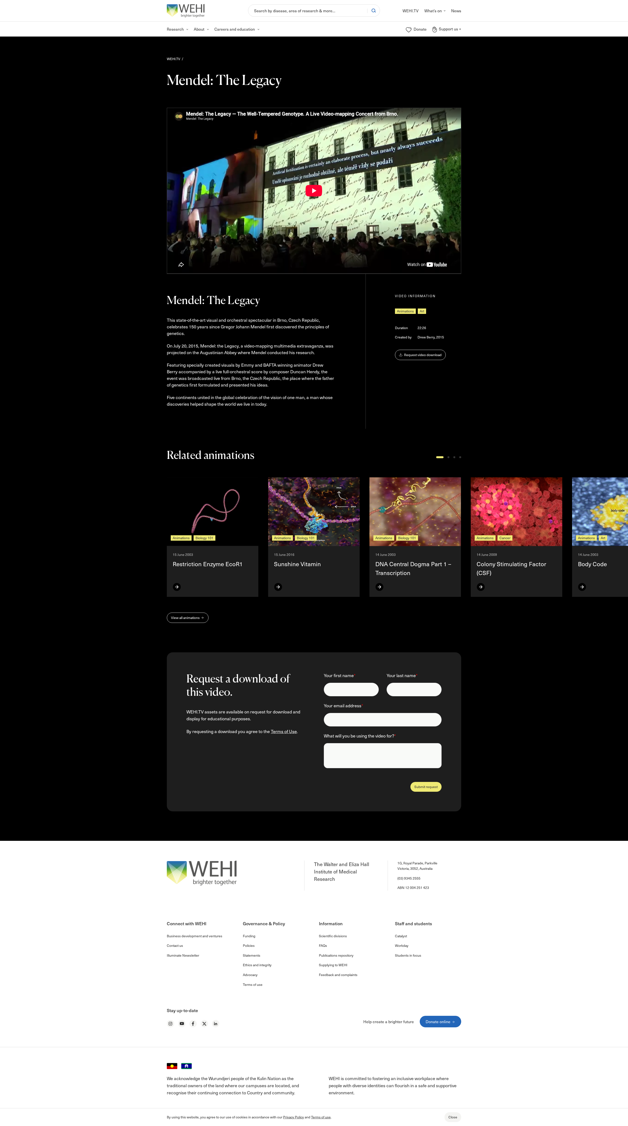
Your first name (339, 675)
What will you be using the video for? (360, 735)
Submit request (426, 786)
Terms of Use (284, 731)
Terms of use (321, 1117)
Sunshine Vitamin (297, 563)
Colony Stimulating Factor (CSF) (511, 568)
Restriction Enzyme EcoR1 (208, 563)
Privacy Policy (293, 1117)
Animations (405, 311)
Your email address (343, 705)
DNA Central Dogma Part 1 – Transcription (413, 568)
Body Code (592, 563)
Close (452, 1117)
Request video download (422, 354)
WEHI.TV (173, 58)
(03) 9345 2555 (408, 878)
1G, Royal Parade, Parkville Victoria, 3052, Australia (417, 865)
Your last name (402, 675)
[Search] (373, 10)
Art (422, 311)
